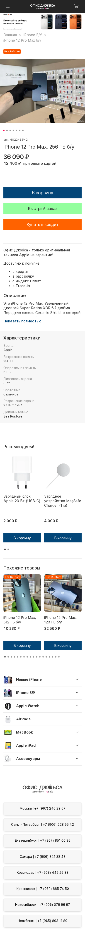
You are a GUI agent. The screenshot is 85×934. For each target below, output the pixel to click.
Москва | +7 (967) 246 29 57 (42, 808)
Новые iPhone (29, 679)
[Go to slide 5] (16, 130)
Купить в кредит (42, 224)
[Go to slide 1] (3, 130)
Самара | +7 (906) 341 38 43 (43, 857)
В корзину (22, 538)
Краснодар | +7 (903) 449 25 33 (42, 873)
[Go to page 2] (8, 549)
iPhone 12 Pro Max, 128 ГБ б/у (60, 619)
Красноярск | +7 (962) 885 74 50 (42, 889)
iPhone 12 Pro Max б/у (22, 40)
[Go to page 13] (43, 657)
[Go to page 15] (49, 657)
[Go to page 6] (21, 657)
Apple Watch (27, 706)
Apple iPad (26, 745)
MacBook (24, 732)
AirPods (23, 719)
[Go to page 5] (17, 657)
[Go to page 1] (5, 549)
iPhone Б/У (33, 35)
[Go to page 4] (14, 657)
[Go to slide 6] (19, 130)
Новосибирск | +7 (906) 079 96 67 (42, 905)
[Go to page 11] (36, 657)
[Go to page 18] (59, 657)
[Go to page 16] (52, 657)
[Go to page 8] (27, 657)
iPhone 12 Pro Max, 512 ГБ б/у (19, 619)
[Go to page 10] (33, 657)
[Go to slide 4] (13, 130)
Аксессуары (28, 759)
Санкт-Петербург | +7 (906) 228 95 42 (42, 825)
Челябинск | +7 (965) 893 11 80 (42, 921)
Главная (10, 35)
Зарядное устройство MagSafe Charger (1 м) (62, 501)
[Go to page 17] (55, 657)
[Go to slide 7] (22, 130)
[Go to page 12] (40, 657)
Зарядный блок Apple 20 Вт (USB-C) (21, 498)
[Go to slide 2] (6, 130)
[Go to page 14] (46, 657)
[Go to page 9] (30, 657)
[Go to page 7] (24, 657)
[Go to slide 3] (10, 130)
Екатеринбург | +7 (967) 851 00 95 (42, 840)
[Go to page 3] (11, 657)
